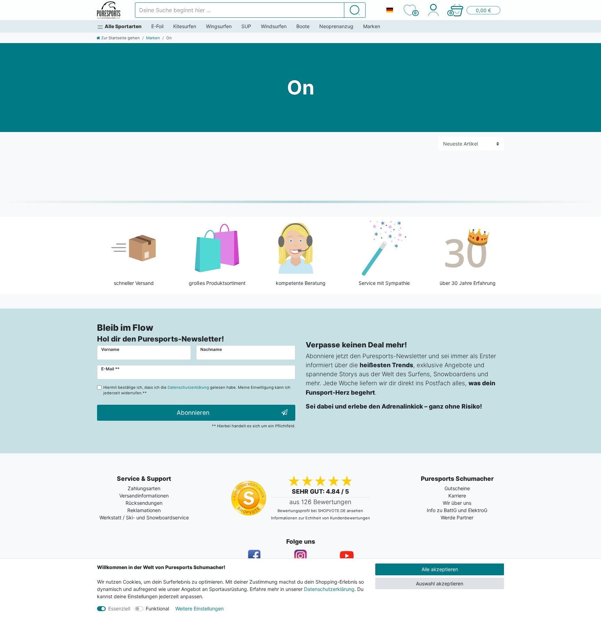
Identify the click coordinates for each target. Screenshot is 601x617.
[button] (475, 10)
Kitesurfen (184, 26)
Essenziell (119, 608)
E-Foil (157, 26)
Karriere (457, 496)
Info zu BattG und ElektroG (457, 510)
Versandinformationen (144, 496)
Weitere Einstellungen (199, 608)
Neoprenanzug (336, 26)
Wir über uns (457, 503)
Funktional (157, 608)
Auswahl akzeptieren (439, 583)
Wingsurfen (219, 26)
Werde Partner (457, 517)
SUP (246, 26)
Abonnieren (193, 412)
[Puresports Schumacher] (108, 10)
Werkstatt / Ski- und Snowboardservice (144, 517)
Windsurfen (274, 26)
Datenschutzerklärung (329, 589)
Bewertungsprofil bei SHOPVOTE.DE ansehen (320, 510)
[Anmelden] (433, 10)
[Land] (389, 10)
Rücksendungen (144, 503)
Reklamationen (144, 510)
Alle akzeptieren (440, 569)
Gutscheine (457, 488)
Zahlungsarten (144, 488)
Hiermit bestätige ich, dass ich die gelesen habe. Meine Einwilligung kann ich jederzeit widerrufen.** (196, 390)
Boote (303, 26)
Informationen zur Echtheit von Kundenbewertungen (320, 518)
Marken (371, 26)
